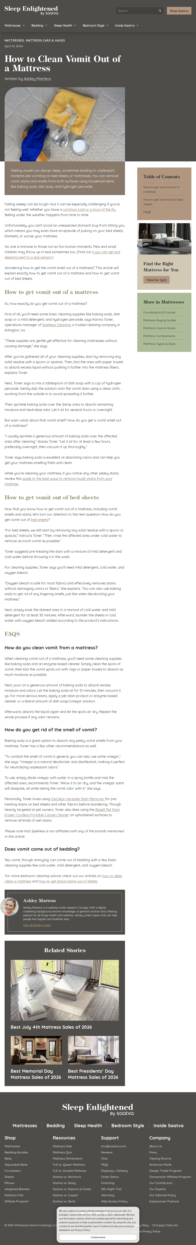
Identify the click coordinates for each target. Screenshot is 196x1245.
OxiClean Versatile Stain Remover (78, 798)
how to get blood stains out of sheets (68, 881)
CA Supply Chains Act (165, 1225)
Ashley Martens (37, 78)
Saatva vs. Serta (64, 1201)
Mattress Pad (14, 1195)
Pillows (9, 1183)
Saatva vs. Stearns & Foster (72, 1189)
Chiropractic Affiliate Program (170, 1176)
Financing (107, 1183)
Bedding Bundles (16, 1152)
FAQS (147, 212)
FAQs (104, 1164)
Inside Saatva (125, 25)
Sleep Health (63, 25)
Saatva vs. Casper (65, 1195)
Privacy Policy (140, 1225)
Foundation (13, 1170)
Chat (104, 1158)
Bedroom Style (93, 25)
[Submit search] (160, 11)
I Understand (98, 1237)
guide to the (32, 478)
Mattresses (13, 25)
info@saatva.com (113, 1146)
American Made (160, 1164)
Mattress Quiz (62, 1152)
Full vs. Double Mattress (69, 1170)
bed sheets (39, 519)
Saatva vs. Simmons (67, 1176)
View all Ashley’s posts (37, 925)
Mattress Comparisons (159, 336)
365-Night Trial (111, 1189)
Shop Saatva (179, 10)
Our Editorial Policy (162, 1195)
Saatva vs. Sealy (64, 1183)
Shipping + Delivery (114, 1170)
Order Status (110, 1176)
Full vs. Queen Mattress (69, 1164)
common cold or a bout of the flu (89, 209)
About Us (155, 1146)
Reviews (107, 1152)
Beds (8, 1158)
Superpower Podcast (164, 1201)
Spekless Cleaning (56, 324)
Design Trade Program (165, 1170)
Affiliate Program (17, 1201)
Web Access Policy (114, 1201)
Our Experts (157, 1189)
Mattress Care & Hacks (45, 40)
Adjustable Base (16, 1164)
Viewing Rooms (160, 1158)
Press (153, 1152)
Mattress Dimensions (67, 1158)
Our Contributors (161, 1183)
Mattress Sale (62, 1146)
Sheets (9, 1176)
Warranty (107, 1195)
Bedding (37, 25)
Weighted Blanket (17, 1189)
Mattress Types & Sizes (159, 343)
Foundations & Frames (159, 312)
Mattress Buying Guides (159, 320)
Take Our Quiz (156, 279)
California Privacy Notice (145, 1231)
